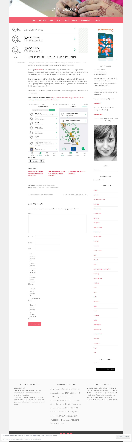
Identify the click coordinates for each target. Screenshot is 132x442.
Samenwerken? (86, 20)
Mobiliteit (96, 283)
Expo (58, 20)
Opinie (95, 288)
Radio (95, 297)
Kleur (95, 255)
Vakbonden (97, 343)
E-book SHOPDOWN (101, 369)
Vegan (95, 348)
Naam (30, 237)
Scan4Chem (39, 70)
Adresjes (96, 190)
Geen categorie (98, 227)
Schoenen (96, 315)
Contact (97, 20)
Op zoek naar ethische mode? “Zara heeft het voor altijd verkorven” (56, 173)
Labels (95, 264)
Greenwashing (97, 236)
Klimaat (96, 260)
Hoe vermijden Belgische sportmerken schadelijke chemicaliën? (35, 173)
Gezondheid (39, 185)
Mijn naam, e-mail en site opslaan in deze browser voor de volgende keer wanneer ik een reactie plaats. (33, 269)
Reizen (95, 306)
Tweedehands (97, 329)
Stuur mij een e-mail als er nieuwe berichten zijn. (33, 312)
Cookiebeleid (38, 439)
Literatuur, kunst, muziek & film (102, 269)
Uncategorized (98, 334)
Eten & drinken (97, 213)
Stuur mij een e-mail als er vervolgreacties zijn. (33, 294)
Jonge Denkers (98, 250)
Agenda (74, 20)
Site (29, 249)
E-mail (30, 243)
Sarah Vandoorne (66, 9)
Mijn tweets (97, 363)
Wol (95, 352)
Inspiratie (42, 20)
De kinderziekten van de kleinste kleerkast (41, 194)
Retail (95, 311)
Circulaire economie (99, 199)
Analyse (35, 187)
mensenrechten (98, 278)
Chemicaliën (41, 187)
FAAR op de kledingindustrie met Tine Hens (75, 194)
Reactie (31, 213)
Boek (51, 20)
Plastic (95, 292)
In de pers (96, 241)
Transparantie (51, 185)
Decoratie (96, 204)
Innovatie (96, 246)
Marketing (96, 274)
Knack (57, 187)
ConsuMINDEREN (50, 187)
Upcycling (96, 338)
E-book (66, 20)
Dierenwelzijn (97, 209)
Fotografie (96, 223)
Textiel (44, 185)
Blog (33, 20)
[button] (106, 44)
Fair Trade (96, 218)
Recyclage (96, 301)
